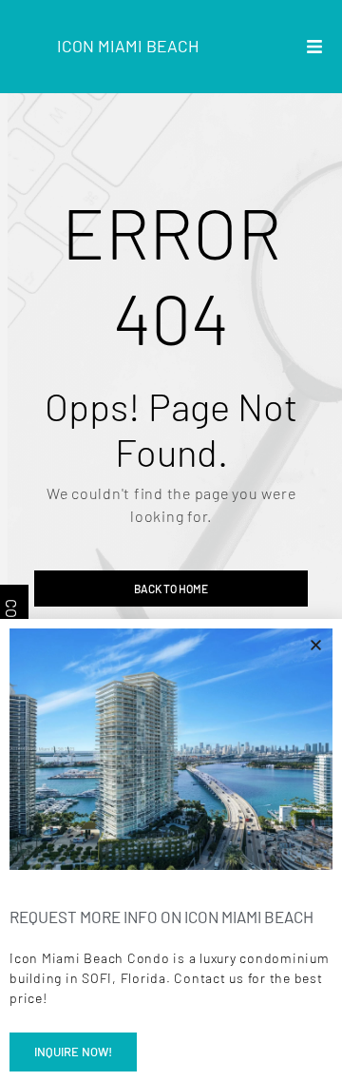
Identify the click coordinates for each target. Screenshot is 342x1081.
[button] (314, 47)
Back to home (171, 588)
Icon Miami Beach (128, 45)
